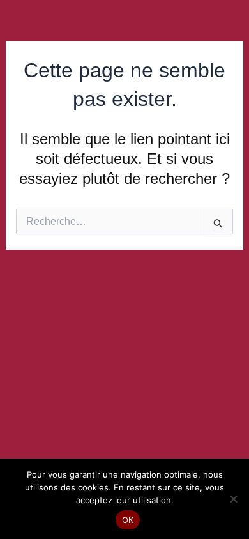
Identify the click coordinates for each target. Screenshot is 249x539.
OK (128, 520)
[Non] (233, 498)
